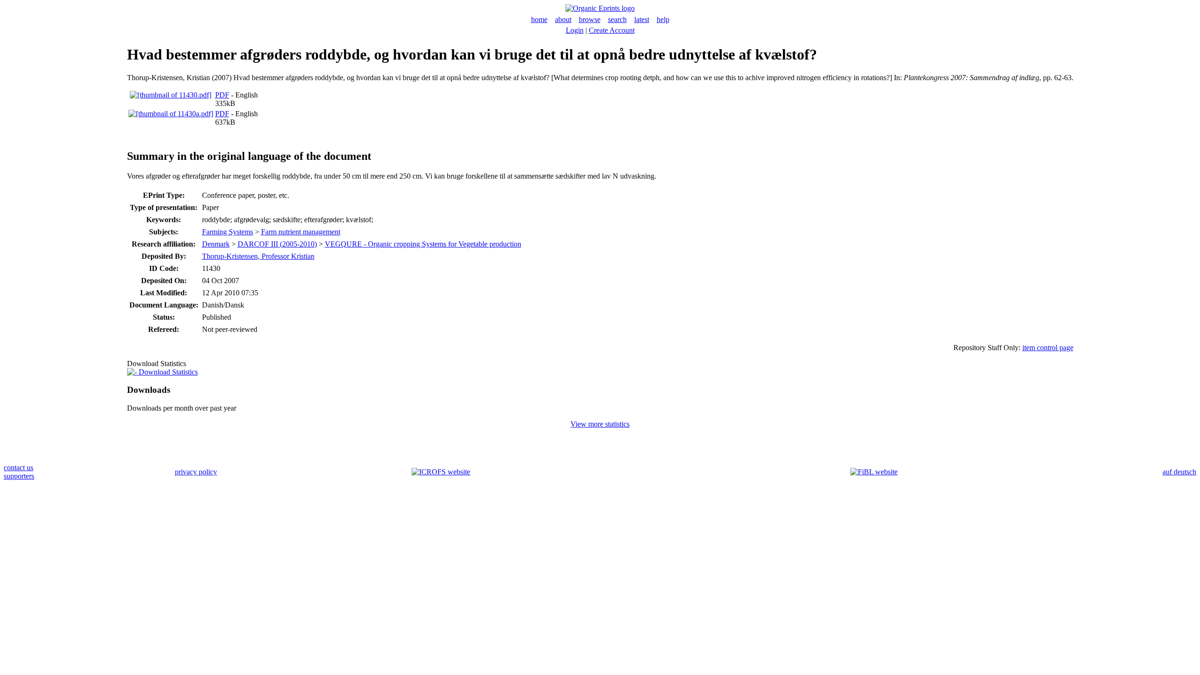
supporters (19, 476)
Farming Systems (227, 232)
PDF (222, 95)
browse (589, 19)
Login (575, 30)
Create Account (612, 30)
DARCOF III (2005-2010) (277, 244)
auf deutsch (1179, 472)
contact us (18, 468)
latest (641, 19)
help (663, 19)
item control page (1047, 348)
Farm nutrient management (300, 232)
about (563, 19)
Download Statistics (167, 372)
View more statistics (600, 424)
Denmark (216, 244)
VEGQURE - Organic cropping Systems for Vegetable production (423, 244)
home (539, 19)
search (617, 19)
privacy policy (196, 472)
